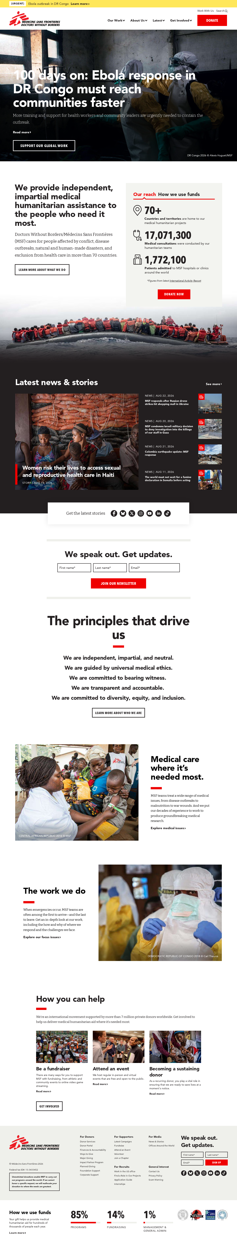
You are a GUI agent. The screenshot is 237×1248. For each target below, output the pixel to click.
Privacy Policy (155, 1175)
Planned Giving (87, 1166)
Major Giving (86, 1158)
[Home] (36, 18)
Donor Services (87, 1141)
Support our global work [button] (44, 145)
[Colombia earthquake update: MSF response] (183, 454)
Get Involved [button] (49, 1106)
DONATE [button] (212, 20)
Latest (157, 20)
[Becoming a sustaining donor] (175, 1063)
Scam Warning (156, 1179)
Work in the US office (124, 1171)
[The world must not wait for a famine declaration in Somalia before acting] (183, 480)
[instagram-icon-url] (140, 513)
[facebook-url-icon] (114, 513)
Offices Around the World (161, 1145)
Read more (21, 132)
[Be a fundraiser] (62, 1062)
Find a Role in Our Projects (127, 1175)
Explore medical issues (167, 828)
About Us (137, 20)
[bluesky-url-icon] (123, 513)
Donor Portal (86, 1145)
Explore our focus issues (41, 937)
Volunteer (119, 1154)
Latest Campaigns (123, 1141)
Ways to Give (86, 1154)
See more (213, 384)
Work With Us (205, 10)
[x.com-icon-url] (131, 513)
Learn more (79, 4)
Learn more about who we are (118, 713)
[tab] (144, 194)
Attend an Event (122, 1149)
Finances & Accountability (93, 1149)
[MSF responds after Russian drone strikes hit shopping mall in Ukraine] (183, 403)
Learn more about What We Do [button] (42, 270)
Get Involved (179, 20)
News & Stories (156, 1141)
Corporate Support (89, 1174)
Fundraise (119, 1145)
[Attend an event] (118, 1058)
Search (220, 10)
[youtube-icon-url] (149, 513)
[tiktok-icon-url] (167, 513)
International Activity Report (185, 280)
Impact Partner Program (91, 1162)
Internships (119, 1184)
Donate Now (174, 294)
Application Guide (123, 1179)
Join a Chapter (121, 1158)
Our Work (115, 20)
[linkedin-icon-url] (158, 513)
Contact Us (154, 1171)
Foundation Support (90, 1170)
